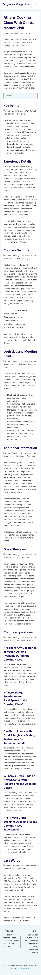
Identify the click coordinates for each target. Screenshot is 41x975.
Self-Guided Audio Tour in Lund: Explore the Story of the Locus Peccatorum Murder (30, 942)
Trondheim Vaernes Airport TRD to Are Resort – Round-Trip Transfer (11, 939)
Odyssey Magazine (12, 33)
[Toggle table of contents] (34, 96)
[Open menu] (36, 4)
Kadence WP (25, 968)
